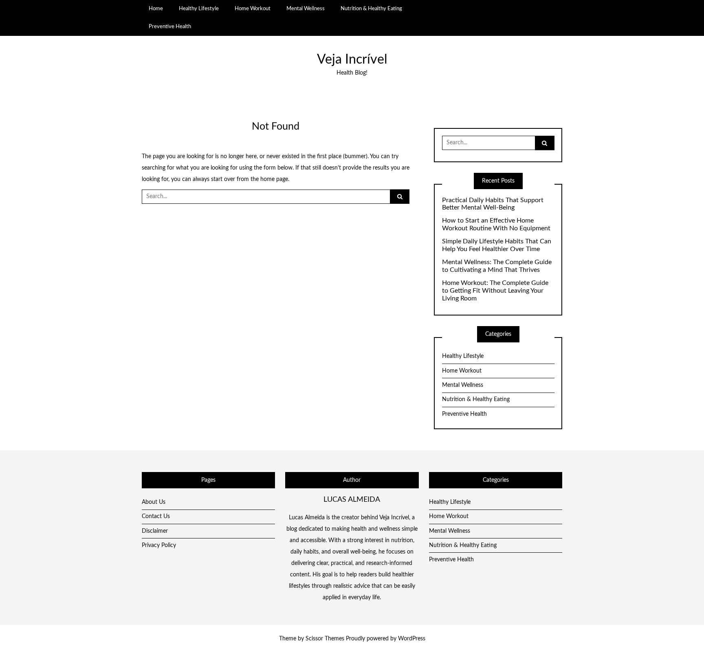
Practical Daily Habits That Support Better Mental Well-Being (492, 204)
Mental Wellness (305, 8)
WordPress (411, 639)
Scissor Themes (325, 639)
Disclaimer (155, 531)
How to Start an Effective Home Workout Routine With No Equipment (496, 224)
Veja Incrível (352, 59)
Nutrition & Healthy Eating (371, 8)
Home (156, 8)
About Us (153, 502)
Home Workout (253, 8)
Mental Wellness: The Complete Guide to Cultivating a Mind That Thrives (497, 266)
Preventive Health (170, 26)
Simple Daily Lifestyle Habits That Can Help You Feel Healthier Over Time (496, 245)
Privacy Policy (159, 545)
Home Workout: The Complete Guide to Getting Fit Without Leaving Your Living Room (495, 291)
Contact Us (156, 516)
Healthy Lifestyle (199, 8)
